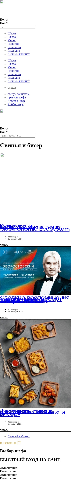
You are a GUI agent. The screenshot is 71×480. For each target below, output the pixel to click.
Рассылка (14, 50)
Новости (13, 43)
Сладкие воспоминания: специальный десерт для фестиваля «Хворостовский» (35, 302)
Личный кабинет (19, 54)
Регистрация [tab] (8, 471)
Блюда (12, 36)
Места (12, 40)
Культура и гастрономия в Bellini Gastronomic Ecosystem (34, 230)
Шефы (12, 33)
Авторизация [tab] (8, 468)
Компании (14, 47)
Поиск (4, 19)
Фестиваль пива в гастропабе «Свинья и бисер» (32, 415)
